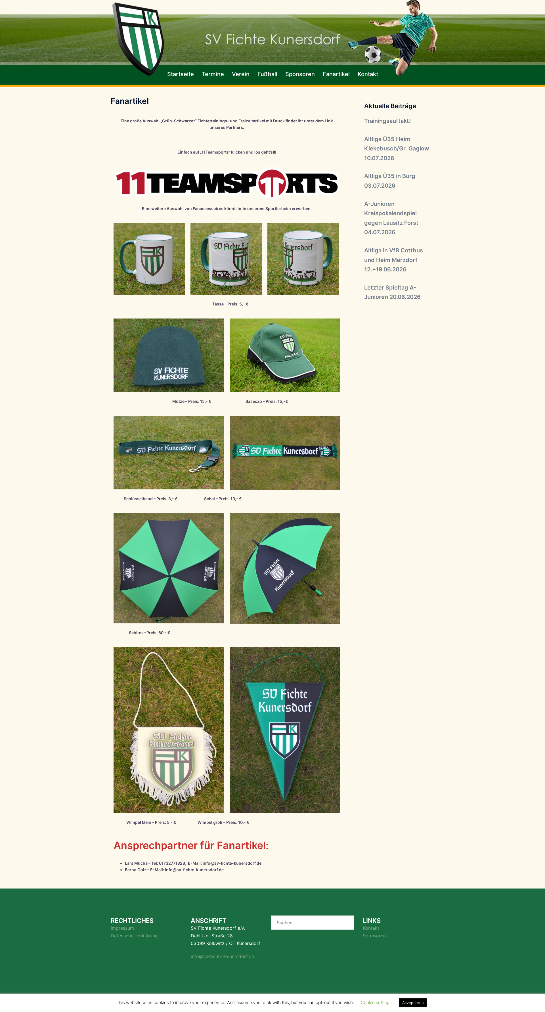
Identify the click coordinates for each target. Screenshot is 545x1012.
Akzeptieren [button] (413, 1002)
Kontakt (368, 74)
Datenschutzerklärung (134, 935)
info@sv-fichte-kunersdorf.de (222, 956)
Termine (213, 74)
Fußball (267, 74)
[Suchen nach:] (312, 922)
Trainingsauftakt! (387, 121)
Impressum (122, 928)
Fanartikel (336, 74)
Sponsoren (300, 74)
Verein (241, 74)
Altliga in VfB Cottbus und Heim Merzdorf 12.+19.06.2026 (393, 260)
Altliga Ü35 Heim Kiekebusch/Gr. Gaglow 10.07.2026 (396, 149)
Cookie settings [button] (376, 1002)
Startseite (180, 74)
